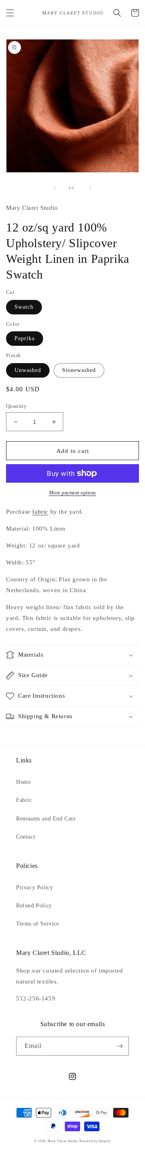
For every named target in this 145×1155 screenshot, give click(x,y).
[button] (10, 13)
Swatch (23, 307)
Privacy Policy (34, 887)
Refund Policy (34, 906)
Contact (25, 837)
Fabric (24, 800)
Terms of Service (37, 924)
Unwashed (27, 370)
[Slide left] (55, 187)
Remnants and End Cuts (46, 819)
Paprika (24, 338)
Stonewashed (79, 370)
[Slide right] (90, 187)
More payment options (72, 493)
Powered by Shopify (95, 1141)
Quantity (16, 406)
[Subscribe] (119, 1046)
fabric (40, 511)
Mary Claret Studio (63, 1141)
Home (23, 782)
